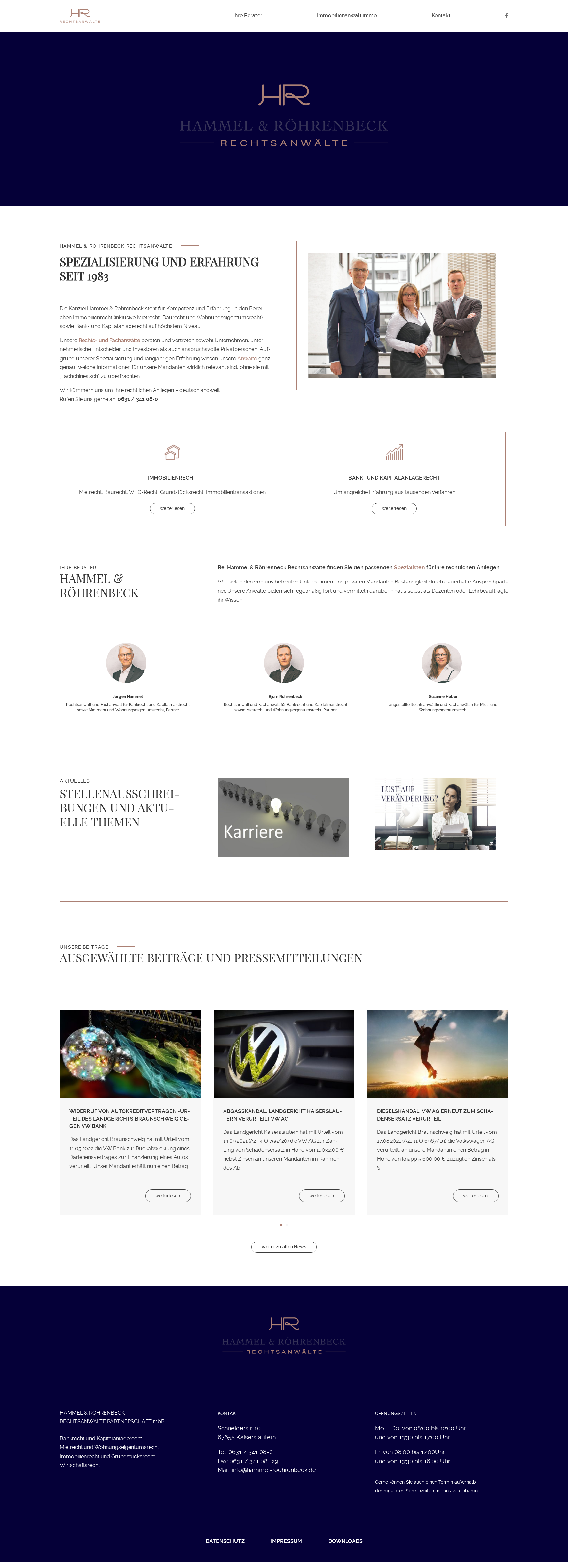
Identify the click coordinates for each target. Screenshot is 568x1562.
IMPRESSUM (286, 1541)
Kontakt (441, 15)
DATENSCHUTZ (225, 1541)
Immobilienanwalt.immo (347, 15)
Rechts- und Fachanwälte (109, 340)
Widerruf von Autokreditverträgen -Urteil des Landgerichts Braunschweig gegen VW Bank (129, 1118)
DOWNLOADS (345, 1541)
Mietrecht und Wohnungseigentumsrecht (109, 1447)
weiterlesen (172, 508)
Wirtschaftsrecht (80, 1465)
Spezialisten (409, 567)
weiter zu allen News (284, 1246)
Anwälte (247, 358)
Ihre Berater (247, 15)
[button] (68, 1117)
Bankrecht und (101, 1438)
